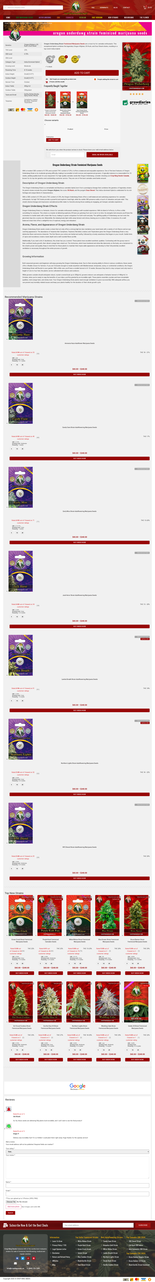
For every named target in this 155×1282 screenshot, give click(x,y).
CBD (58, 17)
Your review (10, 1155)
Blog (116, 7)
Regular (82, 17)
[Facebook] (17, 1258)
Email (8, 1190)
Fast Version (97, 17)
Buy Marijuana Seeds (24, 17)
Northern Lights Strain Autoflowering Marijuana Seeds (79, 763)
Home (8, 17)
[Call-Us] (28, 1263)
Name (8, 1182)
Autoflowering (45, 17)
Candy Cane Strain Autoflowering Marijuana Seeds (79, 427)
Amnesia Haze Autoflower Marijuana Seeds (80, 343)
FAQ (93, 7)
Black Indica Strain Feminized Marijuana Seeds (65, 111)
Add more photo (13, 1207)
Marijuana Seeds (14, 23)
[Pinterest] (33, 1258)
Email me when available (102, 155)
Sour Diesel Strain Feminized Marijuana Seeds (82, 111)
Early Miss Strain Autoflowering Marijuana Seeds (79, 511)
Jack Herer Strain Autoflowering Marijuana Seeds (80, 595)
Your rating (10, 1148)
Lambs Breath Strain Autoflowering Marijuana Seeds (80, 679)
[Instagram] (28, 1258)
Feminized (69, 17)
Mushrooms (129, 17)
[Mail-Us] (15, 1263)
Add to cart (53, 140)
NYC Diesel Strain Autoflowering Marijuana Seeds (80, 847)
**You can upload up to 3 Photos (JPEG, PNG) (22, 1198)
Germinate (104, 7)
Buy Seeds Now (79, 374)
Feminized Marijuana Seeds (74, 44)
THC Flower (144, 17)
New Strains (113, 17)
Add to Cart (82, 72)
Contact (126, 7)
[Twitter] (22, 1258)
